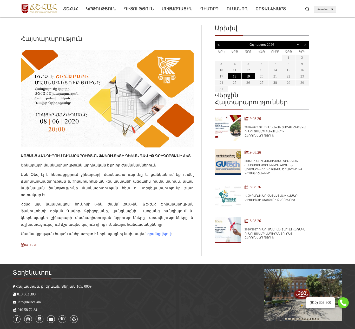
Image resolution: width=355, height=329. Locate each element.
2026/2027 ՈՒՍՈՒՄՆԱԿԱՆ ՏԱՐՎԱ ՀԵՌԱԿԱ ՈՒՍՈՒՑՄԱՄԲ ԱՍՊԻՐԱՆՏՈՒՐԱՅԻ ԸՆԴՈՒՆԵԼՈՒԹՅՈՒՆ (275, 233)
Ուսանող (237, 9)
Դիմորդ (209, 9)
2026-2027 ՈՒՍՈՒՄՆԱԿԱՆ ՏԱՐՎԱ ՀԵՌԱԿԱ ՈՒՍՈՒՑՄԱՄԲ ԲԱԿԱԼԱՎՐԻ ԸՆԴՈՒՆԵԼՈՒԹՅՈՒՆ (275, 131)
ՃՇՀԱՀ (70, 9)
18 (234, 76)
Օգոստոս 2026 (261, 45)
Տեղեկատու (32, 272)
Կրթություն (101, 9)
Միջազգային (177, 9)
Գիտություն (139, 9)
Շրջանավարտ (270, 9)
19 (248, 76)
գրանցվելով (159, 234)
